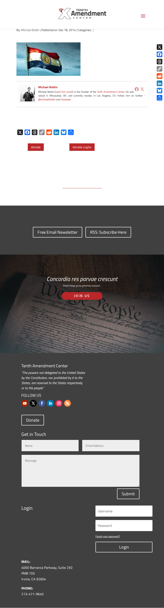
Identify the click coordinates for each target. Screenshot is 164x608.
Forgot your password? (107, 536)
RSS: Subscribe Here (108, 232)
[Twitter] (142, 89)
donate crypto (82, 147)
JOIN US (82, 295)
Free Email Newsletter (58, 232)
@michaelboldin (47, 99)
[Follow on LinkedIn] (50, 403)
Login (124, 547)
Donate (32, 420)
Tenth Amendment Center (110, 92)
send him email (64, 92)
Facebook (66, 99)
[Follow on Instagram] (59, 403)
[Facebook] (136, 89)
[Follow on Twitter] (33, 403)
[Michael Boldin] (27, 99)
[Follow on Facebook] (41, 403)
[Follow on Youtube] (24, 403)
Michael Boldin (30, 30)
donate (36, 147)
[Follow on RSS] (67, 403)
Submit (128, 493)
